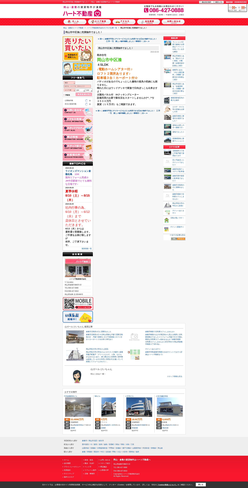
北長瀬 (108, 452)
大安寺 (124, 452)
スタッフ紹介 (105, 463)
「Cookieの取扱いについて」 (167, 485)
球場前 (89, 452)
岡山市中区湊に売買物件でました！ (115, 48)
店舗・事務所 (90, 474)
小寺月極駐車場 (162, 396)
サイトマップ (69, 474)
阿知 (81, 425)
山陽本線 (85, 448)
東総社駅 (165, 428)
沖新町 (143, 425)
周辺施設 (103, 467)
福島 (105, 444)
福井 (137, 452)
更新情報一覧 (87, 249)
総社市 (169, 425)
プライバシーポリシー (72, 467)
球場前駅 (135, 428)
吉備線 (118, 448)
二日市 (112, 425)
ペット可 (88, 467)
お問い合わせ (105, 460)
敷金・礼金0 (89, 463)
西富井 (96, 452)
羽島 (122, 444)
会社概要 (67, 463)
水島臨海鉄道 (102, 448)
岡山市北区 (93, 441)
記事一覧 (110, 41)
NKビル (97, 396)
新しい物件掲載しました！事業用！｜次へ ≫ (132, 41)
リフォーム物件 (90, 470)
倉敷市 (77, 425)
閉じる (200, 485)
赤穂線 (153, 448)
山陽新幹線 (136, 448)
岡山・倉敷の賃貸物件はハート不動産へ (132, 460)
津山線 (160, 448)
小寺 (173, 425)
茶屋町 (111, 444)
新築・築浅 (89, 460)
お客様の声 (104, 470)
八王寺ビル (129, 396)
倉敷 (83, 452)
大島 (127, 444)
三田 (132, 444)
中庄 (102, 452)
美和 (100, 444)
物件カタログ (69, 477)
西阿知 (131, 452)
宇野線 (111, 448)
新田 (95, 444)
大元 (119, 452)
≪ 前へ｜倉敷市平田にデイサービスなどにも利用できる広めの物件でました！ (127, 39)
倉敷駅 (73, 428)
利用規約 (67, 470)
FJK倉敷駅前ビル (70, 396)
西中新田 (85, 444)
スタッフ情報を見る (174, 376)
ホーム (66, 460)
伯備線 (92, 448)
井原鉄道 (145, 448)
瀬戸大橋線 (126, 448)
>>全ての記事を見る (177, 235)
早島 (114, 452)
